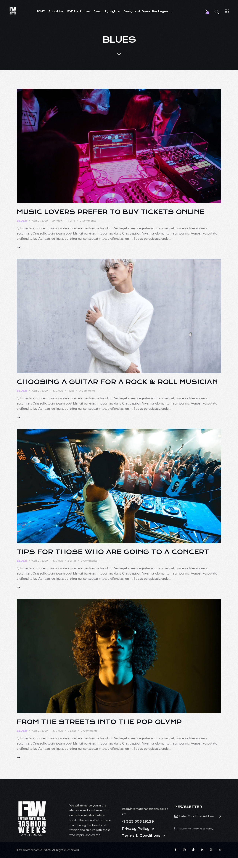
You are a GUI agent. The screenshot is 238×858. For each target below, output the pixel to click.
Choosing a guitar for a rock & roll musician (117, 382)
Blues (22, 220)
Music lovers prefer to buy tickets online (111, 212)
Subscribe (218, 816)
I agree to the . (196, 828)
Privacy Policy (135, 829)
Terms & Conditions (141, 835)
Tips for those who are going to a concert (113, 552)
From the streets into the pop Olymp (99, 722)
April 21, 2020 (40, 220)
